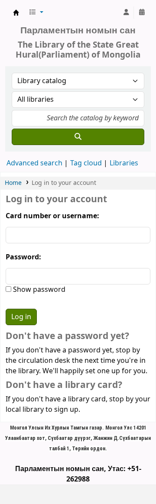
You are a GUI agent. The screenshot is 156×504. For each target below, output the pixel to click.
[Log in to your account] (126, 12)
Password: (23, 257)
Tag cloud (86, 163)
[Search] (78, 137)
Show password (38, 289)
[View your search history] (141, 12)
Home (13, 182)
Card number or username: (52, 216)
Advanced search (34, 163)
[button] (36, 12)
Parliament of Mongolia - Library (16, 13)
